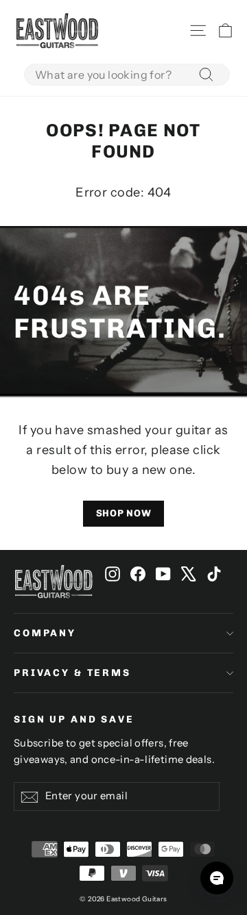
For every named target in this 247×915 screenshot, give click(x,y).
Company (45, 633)
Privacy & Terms (72, 673)
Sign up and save (74, 719)
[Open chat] (216, 878)
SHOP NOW (124, 513)
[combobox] (127, 75)
